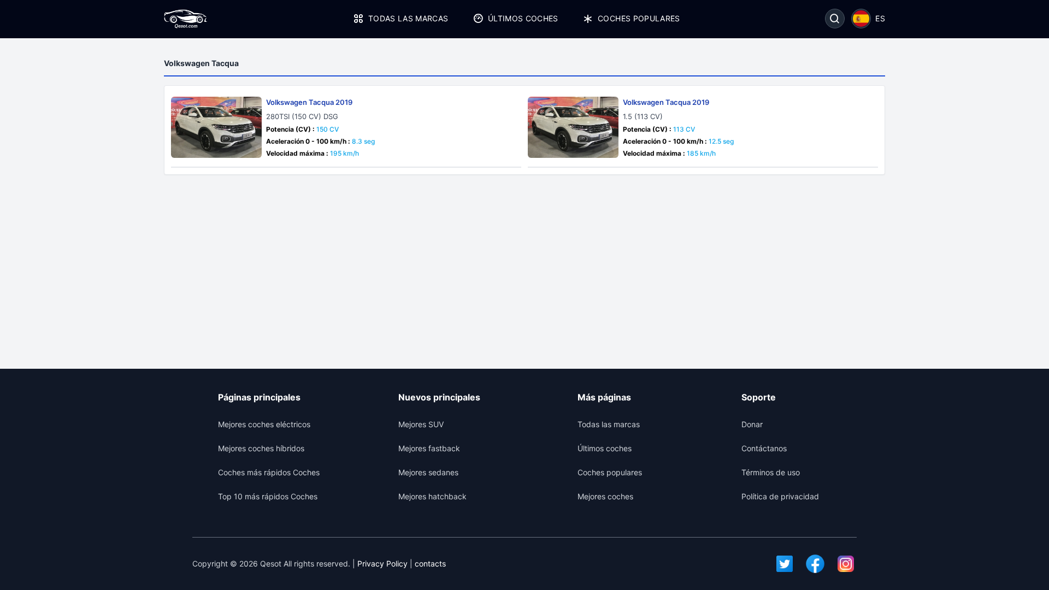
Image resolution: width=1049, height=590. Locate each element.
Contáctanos (764, 448)
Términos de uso (770, 472)
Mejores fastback (429, 448)
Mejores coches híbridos (261, 448)
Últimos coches (523, 18)
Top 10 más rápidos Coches (267, 496)
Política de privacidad (780, 496)
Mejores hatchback (432, 496)
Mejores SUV (421, 424)
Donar (752, 424)
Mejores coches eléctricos (264, 424)
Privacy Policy (382, 563)
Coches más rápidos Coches (269, 472)
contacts (430, 563)
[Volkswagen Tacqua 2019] (216, 127)
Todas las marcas (408, 18)
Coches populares (639, 18)
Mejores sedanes (428, 472)
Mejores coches (605, 496)
